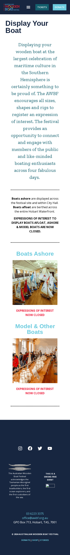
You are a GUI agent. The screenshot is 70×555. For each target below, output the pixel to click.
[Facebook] (30, 448)
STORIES (44, 540)
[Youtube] (49, 448)
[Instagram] (20, 448)
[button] (28, 7)
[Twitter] (40, 448)
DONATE (25, 540)
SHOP (35, 540)
